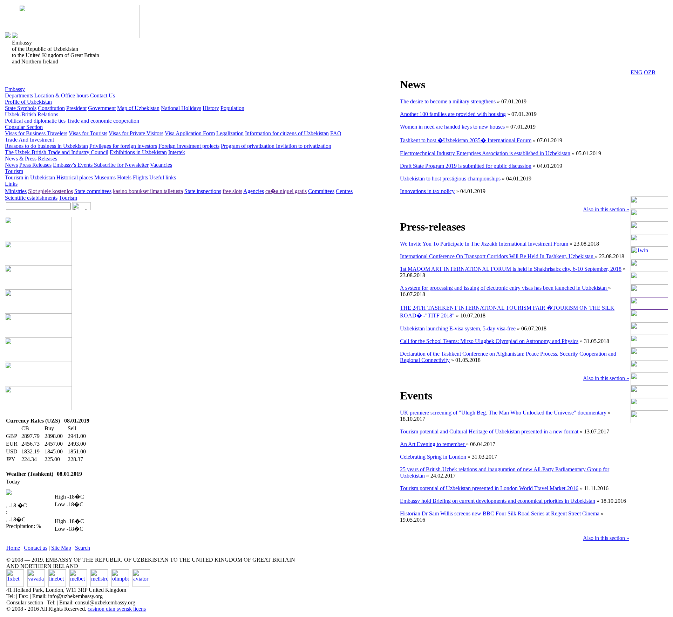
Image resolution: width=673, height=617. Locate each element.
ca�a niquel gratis (286, 191)
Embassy (15, 89)
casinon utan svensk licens (117, 609)
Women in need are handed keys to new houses (452, 127)
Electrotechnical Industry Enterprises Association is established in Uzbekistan (485, 153)
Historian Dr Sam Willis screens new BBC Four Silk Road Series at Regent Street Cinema (499, 513)
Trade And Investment (29, 140)
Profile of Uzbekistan (28, 102)
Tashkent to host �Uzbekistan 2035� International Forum (465, 140)
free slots (232, 191)
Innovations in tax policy (427, 191)
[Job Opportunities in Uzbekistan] (649, 421)
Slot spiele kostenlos (50, 191)
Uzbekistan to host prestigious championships (450, 178)
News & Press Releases (31, 159)
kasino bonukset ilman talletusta (148, 191)
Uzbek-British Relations (31, 114)
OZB (649, 72)
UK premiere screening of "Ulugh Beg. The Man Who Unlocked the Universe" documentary (503, 413)
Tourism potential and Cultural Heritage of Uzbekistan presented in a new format (490, 431)
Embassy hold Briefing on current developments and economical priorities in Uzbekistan (497, 501)
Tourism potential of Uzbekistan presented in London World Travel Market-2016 (489, 488)
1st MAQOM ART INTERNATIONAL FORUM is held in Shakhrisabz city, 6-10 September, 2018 (510, 269)
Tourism (14, 171)
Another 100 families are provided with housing (453, 114)
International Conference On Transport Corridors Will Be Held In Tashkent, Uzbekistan (497, 256)
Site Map (61, 548)
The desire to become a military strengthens (448, 101)
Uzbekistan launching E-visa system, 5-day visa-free (458, 328)
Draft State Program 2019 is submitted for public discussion (465, 166)
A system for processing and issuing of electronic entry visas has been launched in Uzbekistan (504, 288)
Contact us (35, 548)
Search (82, 548)
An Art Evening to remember (433, 444)
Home (13, 548)
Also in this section (606, 209)
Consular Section (24, 127)
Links (11, 184)
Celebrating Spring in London (433, 457)
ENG (637, 72)
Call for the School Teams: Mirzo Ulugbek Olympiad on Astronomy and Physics (489, 341)
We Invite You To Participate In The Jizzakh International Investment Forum (484, 244)
